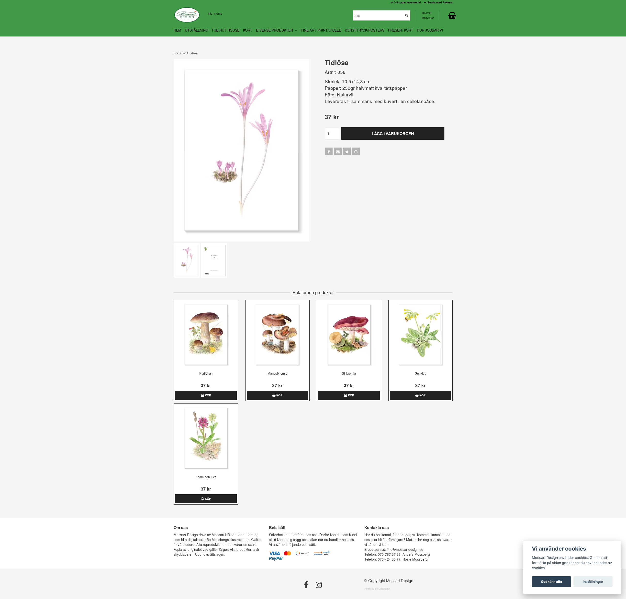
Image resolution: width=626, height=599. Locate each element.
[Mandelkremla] (278, 334)
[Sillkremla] (349, 334)
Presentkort (400, 30)
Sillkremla (349, 373)
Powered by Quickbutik (377, 588)
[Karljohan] (206, 334)
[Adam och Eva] (206, 438)
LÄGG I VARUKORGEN (393, 133)
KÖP (207, 395)
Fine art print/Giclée (321, 30)
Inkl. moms (215, 13)
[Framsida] (241, 150)
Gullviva (420, 373)
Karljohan (205, 373)
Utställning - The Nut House (212, 30)
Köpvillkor (428, 18)
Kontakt (426, 13)
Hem (176, 53)
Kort (184, 53)
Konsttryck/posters (364, 30)
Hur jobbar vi (430, 30)
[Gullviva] (421, 334)
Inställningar (593, 582)
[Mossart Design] (187, 15)
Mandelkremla (277, 373)
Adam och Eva (205, 476)
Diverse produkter (275, 30)
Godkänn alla (551, 582)
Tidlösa (193, 53)
